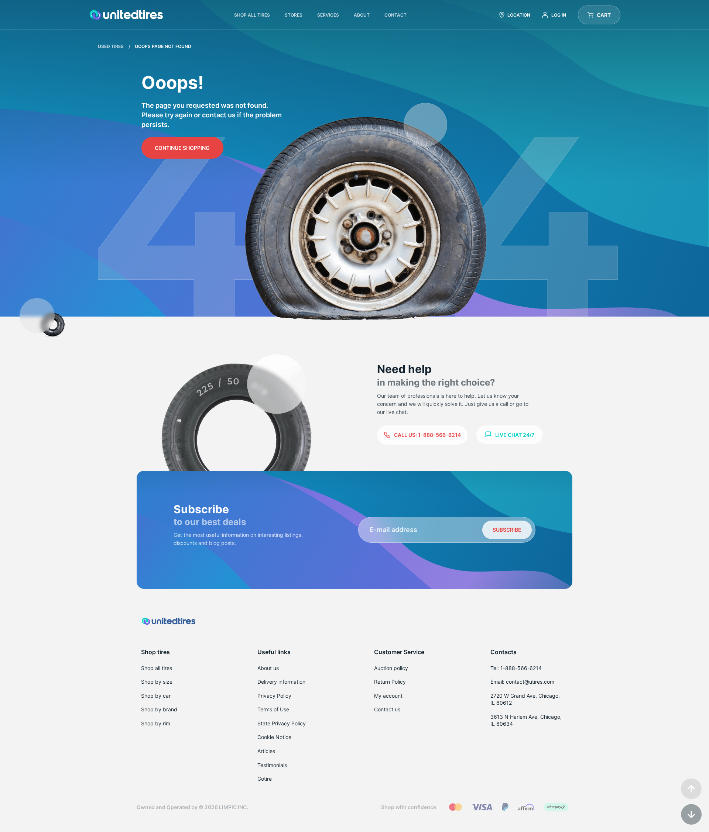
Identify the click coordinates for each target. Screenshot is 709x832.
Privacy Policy (274, 696)
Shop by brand (159, 709)
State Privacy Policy (281, 723)
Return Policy (390, 682)
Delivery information (281, 682)
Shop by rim (155, 723)
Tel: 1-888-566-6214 (516, 668)
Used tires (111, 46)
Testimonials (272, 765)
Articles (266, 751)
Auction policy (391, 668)
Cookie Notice (274, 737)
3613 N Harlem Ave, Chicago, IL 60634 (526, 720)
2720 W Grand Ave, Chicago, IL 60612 (525, 699)
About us (268, 668)
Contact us (219, 115)
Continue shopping (182, 148)
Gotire (264, 779)
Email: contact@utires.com (522, 682)
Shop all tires (156, 668)
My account (388, 696)
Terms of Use (273, 709)
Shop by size (156, 682)
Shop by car (156, 696)
